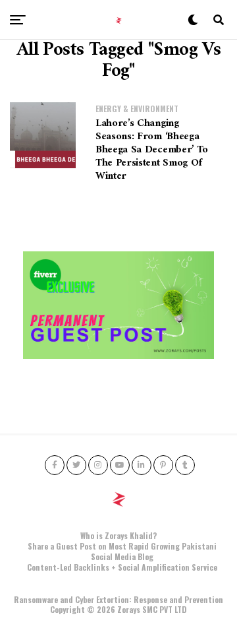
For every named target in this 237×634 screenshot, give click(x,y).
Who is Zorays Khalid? (118, 535)
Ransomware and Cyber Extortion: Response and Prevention (118, 599)
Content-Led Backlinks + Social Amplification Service (122, 567)
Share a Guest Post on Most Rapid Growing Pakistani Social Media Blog (122, 551)
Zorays (128, 609)
